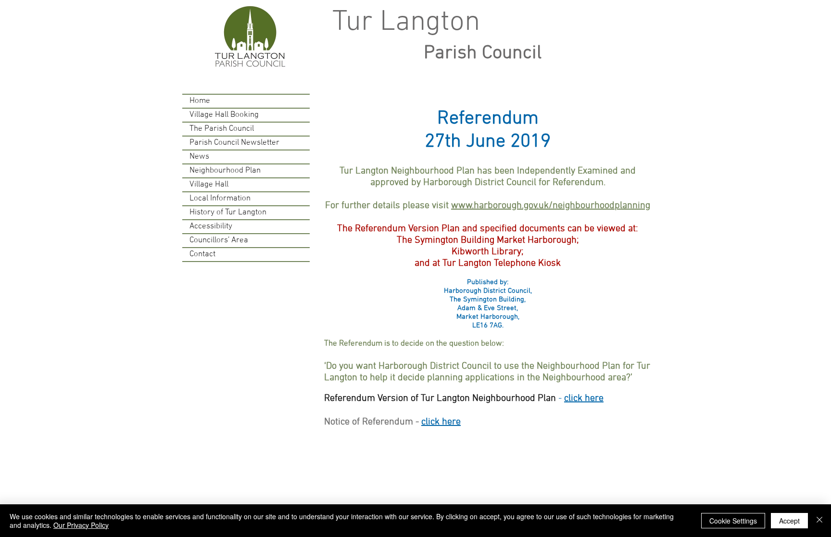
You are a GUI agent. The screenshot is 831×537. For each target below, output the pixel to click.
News (199, 157)
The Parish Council (221, 129)
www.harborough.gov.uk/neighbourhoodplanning (550, 206)
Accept (789, 520)
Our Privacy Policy (81, 525)
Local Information (220, 198)
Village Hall (208, 184)
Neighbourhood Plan (225, 170)
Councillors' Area (218, 240)
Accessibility (210, 226)
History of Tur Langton (227, 212)
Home (199, 101)
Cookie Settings (733, 520)
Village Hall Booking (224, 115)
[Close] (819, 520)
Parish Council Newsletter (234, 143)
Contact (202, 254)
